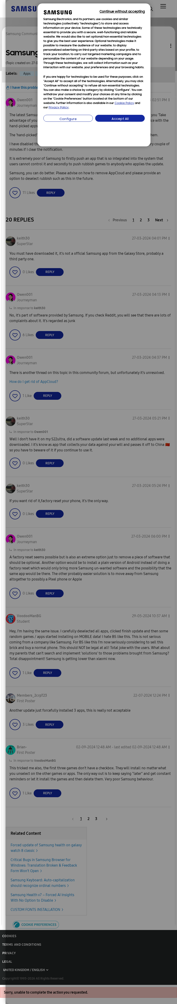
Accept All (120, 119)
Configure (68, 119)
